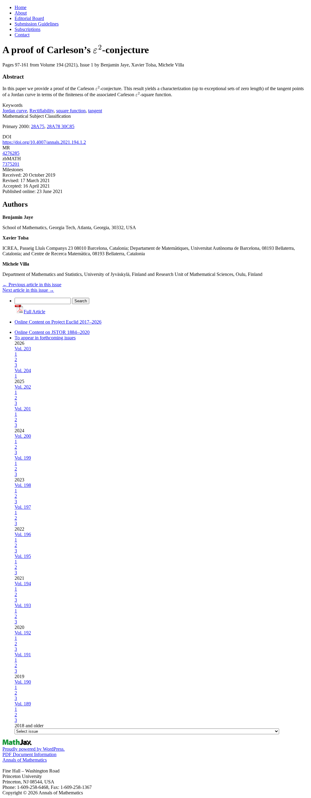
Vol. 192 (23, 632)
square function (71, 110)
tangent (95, 110)
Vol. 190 (23, 681)
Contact (22, 34)
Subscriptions (27, 29)
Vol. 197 (23, 507)
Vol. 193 (23, 605)
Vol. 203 (23, 348)
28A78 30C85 (60, 126)
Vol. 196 (23, 534)
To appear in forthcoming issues (45, 337)
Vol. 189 (23, 703)
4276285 (10, 153)
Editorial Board (29, 18)
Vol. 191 (23, 654)
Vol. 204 (23, 370)
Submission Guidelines (37, 23)
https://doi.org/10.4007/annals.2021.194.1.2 (44, 142)
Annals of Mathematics (24, 759)
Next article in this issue (28, 290)
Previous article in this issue (31, 284)
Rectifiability (41, 110)
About (21, 12)
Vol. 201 (23, 408)
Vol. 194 (23, 583)
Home (20, 7)
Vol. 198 (23, 485)
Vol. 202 (23, 386)
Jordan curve (14, 110)
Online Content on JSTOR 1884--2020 (52, 332)
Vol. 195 (23, 556)
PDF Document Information (29, 754)
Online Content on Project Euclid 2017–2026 (58, 321)
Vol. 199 (23, 457)
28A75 (37, 126)
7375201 (10, 164)
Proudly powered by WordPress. (33, 749)
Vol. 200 (23, 436)
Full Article (34, 311)
